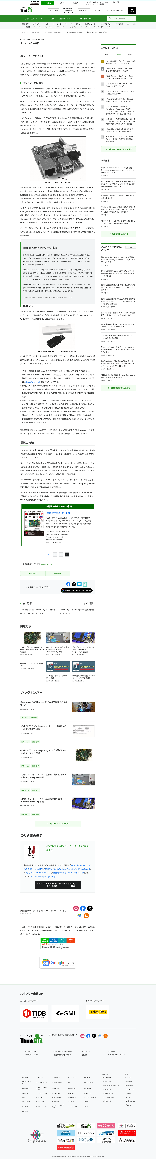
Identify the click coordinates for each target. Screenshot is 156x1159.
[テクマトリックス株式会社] (97, 1012)
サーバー (46, 24)
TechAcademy (130, 1101)
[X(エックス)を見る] (94, 1036)
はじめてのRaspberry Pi (55, 32)
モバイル (72, 1093)
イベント (128, 1093)
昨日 (106, 55)
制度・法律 (25, 1111)
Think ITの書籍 (98, 27)
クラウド (78, 24)
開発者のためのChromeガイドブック (68, 872)
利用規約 (112, 1051)
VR (82, 27)
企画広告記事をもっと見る (120, 388)
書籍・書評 (129, 1085)
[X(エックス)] (90, 908)
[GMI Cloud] (65, 1013)
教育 (86, 1106)
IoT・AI (102, 2)
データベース (26, 1088)
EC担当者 (96, 2)
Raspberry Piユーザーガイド (58, 512)
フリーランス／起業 (58, 1106)
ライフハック (73, 1106)
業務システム (107, 1081)
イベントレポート (61, 27)
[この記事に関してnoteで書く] (85, 584)
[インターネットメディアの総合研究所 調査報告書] (127, 1126)
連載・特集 (25, 24)
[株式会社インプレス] (37, 1136)
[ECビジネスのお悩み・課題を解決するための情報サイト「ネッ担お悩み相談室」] (66, 1148)
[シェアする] (68, 584)
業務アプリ (25, 1093)
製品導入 (75, 3)
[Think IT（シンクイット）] (31, 1041)
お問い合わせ (86, 1051)
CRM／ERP (88, 1093)
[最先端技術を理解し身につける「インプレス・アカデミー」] (127, 1141)
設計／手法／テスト (43, 1088)
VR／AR (40, 1097)
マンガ (88, 27)
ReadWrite (129, 1105)
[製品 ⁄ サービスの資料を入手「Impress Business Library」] (66, 1141)
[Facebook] (83, 908)
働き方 (87, 1101)
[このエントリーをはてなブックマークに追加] (79, 584)
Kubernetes (37, 27)
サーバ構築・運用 (108, 1097)
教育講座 (101, 4)
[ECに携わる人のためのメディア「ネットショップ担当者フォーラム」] (127, 1134)
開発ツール (72, 1088)
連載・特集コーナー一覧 (39, 32)
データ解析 (56, 1093)
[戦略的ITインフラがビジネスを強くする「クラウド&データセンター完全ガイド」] (66, 1126)
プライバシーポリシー (33, 1055)
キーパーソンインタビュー (111, 1085)
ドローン (95, 4)
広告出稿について (118, 10)
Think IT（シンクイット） (31, 9)
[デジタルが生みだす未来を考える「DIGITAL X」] (86, 1141)
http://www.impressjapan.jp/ (43, 876)
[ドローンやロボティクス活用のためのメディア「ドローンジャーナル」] (106, 1141)
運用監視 (56, 1101)
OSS (23, 1097)
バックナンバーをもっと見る (59, 823)
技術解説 (129, 1081)
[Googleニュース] (79, 915)
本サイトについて (31, 1051)
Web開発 (88, 1088)
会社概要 (85, 1055)
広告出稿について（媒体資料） (63, 1051)
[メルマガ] (76, 908)
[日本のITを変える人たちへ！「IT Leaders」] (86, 1134)
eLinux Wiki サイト (33, 382)
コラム (128, 1097)
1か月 (130, 55)
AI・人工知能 (26, 27)
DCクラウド (108, 2)
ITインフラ (36, 24)
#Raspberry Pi (46, 564)
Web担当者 (89, 2)
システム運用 (26, 1101)
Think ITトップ (24, 32)
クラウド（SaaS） (43, 1093)
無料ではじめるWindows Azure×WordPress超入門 (67, 869)
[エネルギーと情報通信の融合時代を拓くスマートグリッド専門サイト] (106, 1134)
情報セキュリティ (108, 1093)
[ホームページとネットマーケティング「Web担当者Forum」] (106, 1126)
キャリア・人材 (42, 1106)
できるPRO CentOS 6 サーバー (38, 872)
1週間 (118, 55)
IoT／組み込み (105, 24)
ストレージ (68, 24)
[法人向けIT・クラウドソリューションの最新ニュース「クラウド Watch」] (66, 1134)
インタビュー (73, 27)
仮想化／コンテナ (91, 24)
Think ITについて (102, 10)
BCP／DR (41, 1101)
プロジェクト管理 (90, 1097)
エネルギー (89, 4)
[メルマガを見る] (82, 1036)
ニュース (128, 1077)
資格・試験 (25, 1106)
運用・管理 (72, 1097)
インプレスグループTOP (117, 1055)
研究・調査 (116, 2)
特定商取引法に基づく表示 (62, 1055)
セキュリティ (73, 1101)
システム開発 (118, 24)
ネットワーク (57, 24)
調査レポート (107, 1089)
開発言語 (56, 1088)
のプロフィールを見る (58, 884)
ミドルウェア (89, 1082)
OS (128, 24)
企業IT (62, 3)
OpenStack (48, 27)
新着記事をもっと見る (120, 234)
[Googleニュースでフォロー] (100, 1036)
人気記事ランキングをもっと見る (120, 149)
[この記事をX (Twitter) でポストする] (74, 584)
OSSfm (109, 27)
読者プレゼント (83, 10)
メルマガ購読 (54, 10)
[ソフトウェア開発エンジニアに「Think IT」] (86, 1126)
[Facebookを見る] (88, 1036)
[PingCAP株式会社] (34, 1013)
